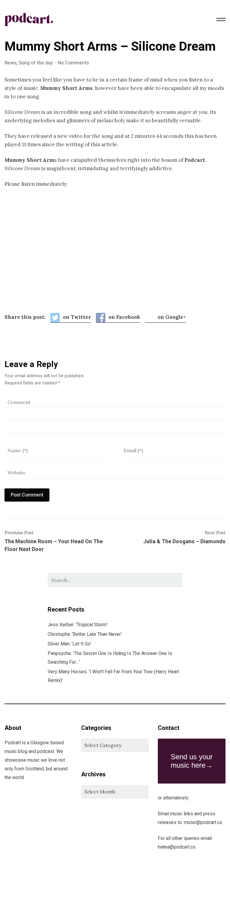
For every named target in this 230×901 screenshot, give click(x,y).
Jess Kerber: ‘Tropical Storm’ (78, 624)
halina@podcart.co (177, 847)
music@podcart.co (203, 822)
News (10, 63)
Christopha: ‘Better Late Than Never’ (85, 634)
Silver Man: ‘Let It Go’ (69, 644)
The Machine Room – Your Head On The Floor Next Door (53, 545)
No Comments (73, 63)
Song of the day (36, 63)
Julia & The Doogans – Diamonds (184, 542)
